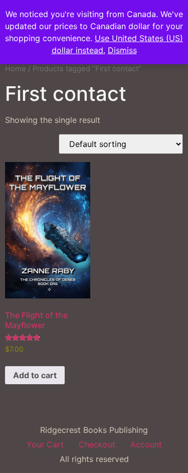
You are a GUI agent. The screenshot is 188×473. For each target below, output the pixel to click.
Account (146, 444)
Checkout (97, 444)
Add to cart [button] (35, 375)
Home (15, 68)
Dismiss (122, 50)
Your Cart (45, 444)
